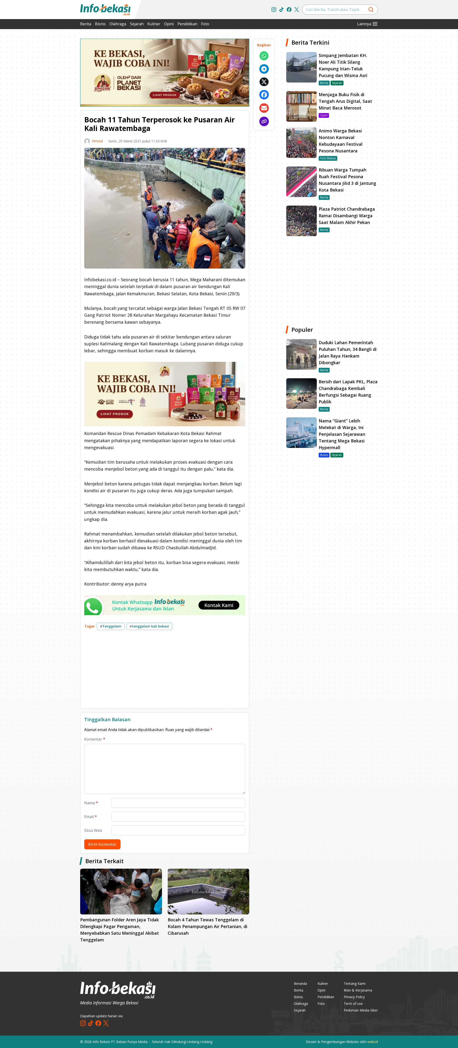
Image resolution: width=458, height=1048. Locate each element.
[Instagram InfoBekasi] (273, 9)
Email (90, 816)
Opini (169, 23)
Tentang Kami (354, 983)
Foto (205, 23)
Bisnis (100, 23)
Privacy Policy (354, 997)
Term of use (353, 1003)
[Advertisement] (55, 109)
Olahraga (117, 23)
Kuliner (153, 23)
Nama (91, 802)
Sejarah (137, 23)
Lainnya (364, 23)
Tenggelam (110, 626)
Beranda (300, 983)
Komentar (94, 739)
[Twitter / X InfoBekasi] (296, 9)
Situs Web (93, 830)
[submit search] (371, 9)
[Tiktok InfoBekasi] (281, 9)
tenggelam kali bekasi (149, 626)
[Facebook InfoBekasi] (289, 9)
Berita (85, 23)
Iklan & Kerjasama (358, 990)
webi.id (372, 1041)
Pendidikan (187, 23)
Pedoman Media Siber (361, 1010)
